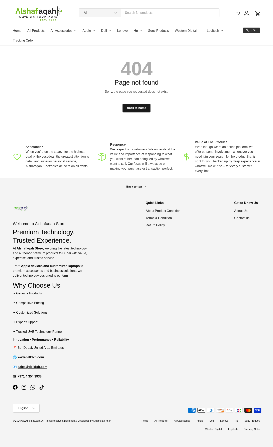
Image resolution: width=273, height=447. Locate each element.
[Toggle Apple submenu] (93, 30)
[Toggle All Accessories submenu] (75, 30)
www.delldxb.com (30, 420)
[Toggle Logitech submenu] (221, 30)
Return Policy (155, 225)
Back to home (136, 107)
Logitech (213, 30)
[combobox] (149, 13)
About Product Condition (163, 211)
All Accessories (61, 30)
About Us (240, 211)
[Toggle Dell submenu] (109, 30)
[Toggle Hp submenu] (140, 30)
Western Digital (186, 30)
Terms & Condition (159, 218)
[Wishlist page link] (238, 14)
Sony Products (158, 30)
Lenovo (122, 30)
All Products (36, 30)
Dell (104, 30)
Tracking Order (23, 40)
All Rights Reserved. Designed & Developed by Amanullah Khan (76, 420)
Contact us (241, 218)
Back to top (134, 186)
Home (17, 30)
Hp (136, 30)
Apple (87, 30)
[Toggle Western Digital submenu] (199, 30)
